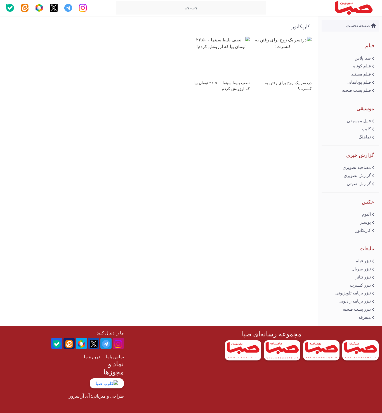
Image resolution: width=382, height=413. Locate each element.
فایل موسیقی (359, 121)
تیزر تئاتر (363, 277)
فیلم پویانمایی (358, 82)
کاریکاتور (363, 230)
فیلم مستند (361, 74)
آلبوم (366, 214)
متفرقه (365, 317)
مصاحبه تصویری (357, 167)
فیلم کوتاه (362, 66)
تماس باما (115, 356)
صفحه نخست (358, 25)
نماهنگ (365, 137)
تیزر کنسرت (360, 285)
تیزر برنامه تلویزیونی (353, 293)
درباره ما (92, 356)
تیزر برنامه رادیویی (354, 301)
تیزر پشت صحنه (357, 309)
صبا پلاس (363, 58)
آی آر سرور (79, 396)
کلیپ (366, 129)
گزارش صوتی (359, 183)
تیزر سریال (361, 269)
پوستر (365, 222)
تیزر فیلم (363, 261)
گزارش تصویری (357, 175)
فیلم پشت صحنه (356, 90)
